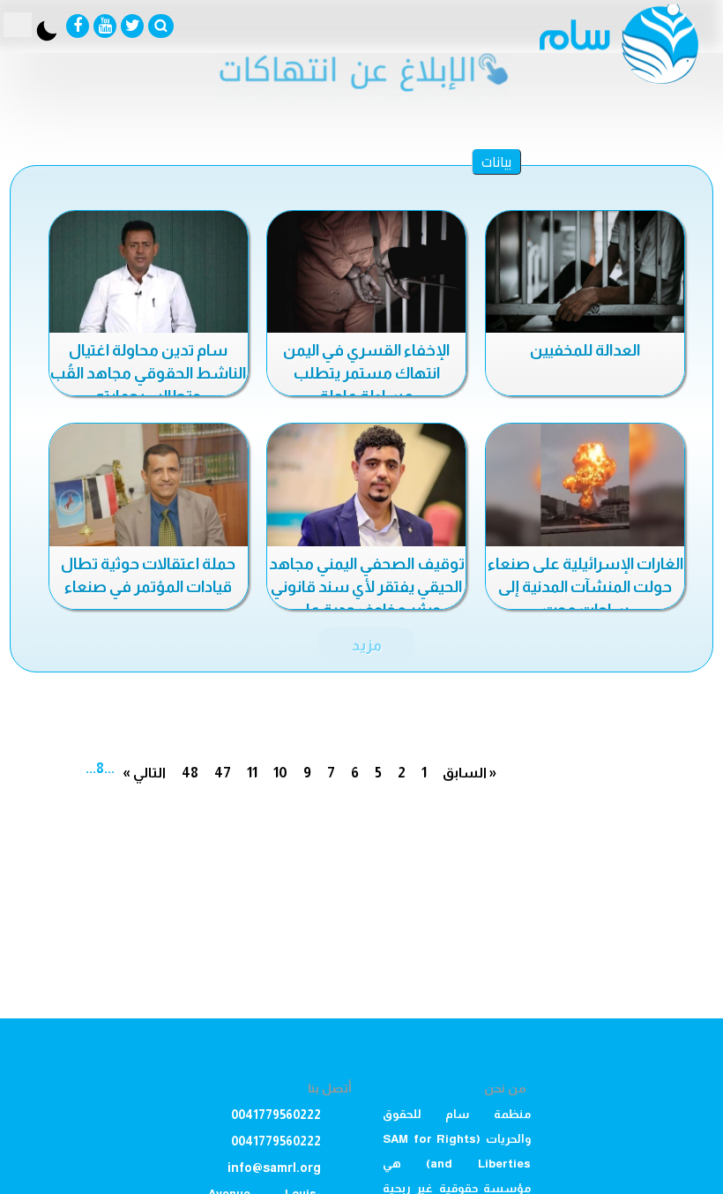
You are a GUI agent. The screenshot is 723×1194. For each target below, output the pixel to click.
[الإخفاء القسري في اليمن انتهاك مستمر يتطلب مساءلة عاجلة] (366, 273)
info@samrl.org (274, 1167)
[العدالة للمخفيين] (585, 273)
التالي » (144, 772)
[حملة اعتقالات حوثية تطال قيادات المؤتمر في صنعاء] (148, 486)
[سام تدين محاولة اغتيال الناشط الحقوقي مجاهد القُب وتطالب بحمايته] (148, 273)
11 (252, 772)
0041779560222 (276, 1115)
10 (280, 772)
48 (190, 772)
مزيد (367, 645)
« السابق (469, 772)
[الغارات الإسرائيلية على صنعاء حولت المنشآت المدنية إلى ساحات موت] (585, 486)
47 (222, 772)
